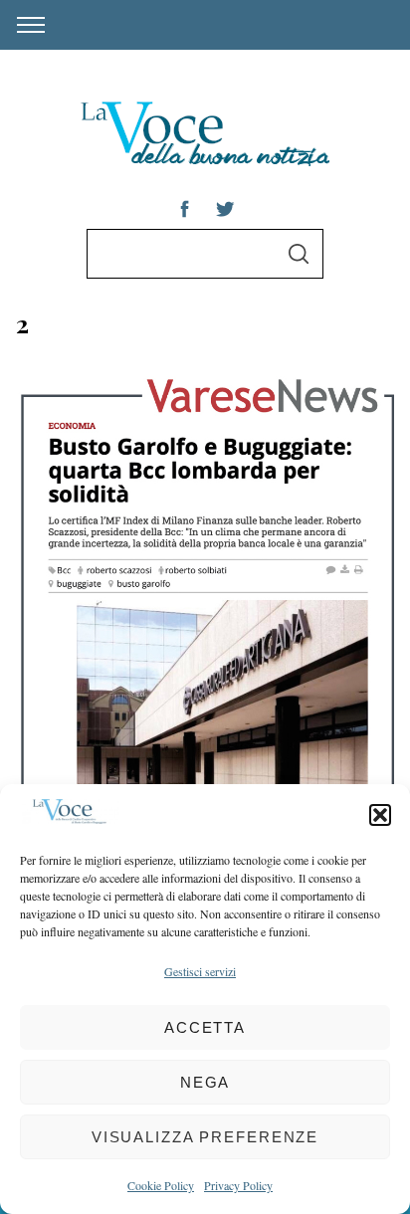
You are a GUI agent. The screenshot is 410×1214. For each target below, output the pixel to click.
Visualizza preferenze (205, 1136)
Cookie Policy (160, 1185)
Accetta (205, 1027)
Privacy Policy (238, 1185)
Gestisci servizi (200, 971)
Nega (205, 1082)
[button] (380, 815)
